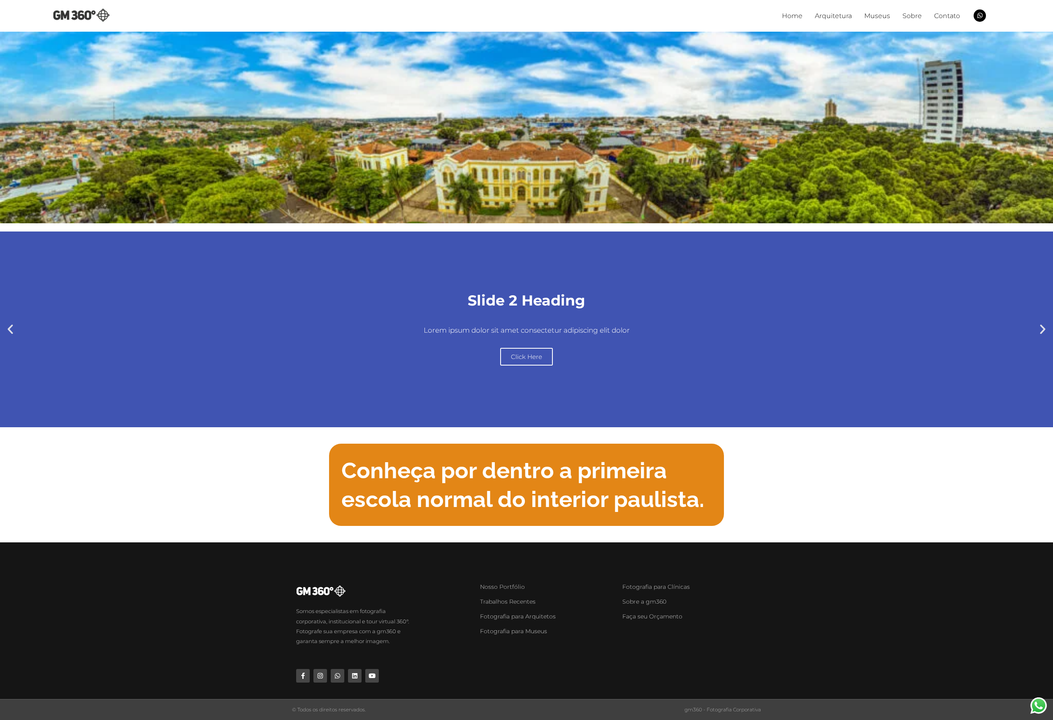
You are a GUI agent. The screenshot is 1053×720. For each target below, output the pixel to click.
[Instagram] (320, 676)
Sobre (912, 16)
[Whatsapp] (337, 676)
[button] (10, 329)
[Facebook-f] (303, 676)
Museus (877, 16)
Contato (947, 16)
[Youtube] (372, 676)
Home (792, 16)
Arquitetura (833, 16)
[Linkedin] (355, 676)
